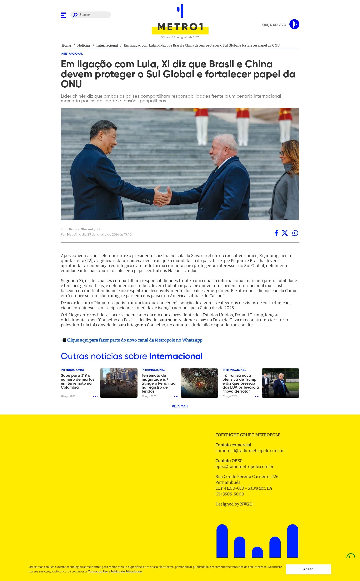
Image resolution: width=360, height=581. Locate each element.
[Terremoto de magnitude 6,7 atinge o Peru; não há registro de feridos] (199, 383)
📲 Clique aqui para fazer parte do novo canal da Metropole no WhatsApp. (132, 340)
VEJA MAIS (180, 406)
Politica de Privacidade (126, 571)
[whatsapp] (295, 233)
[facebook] (276, 233)
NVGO (246, 504)
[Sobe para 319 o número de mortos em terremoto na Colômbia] (119, 383)
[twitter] (285, 233)
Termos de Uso (98, 571)
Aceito (308, 569)
